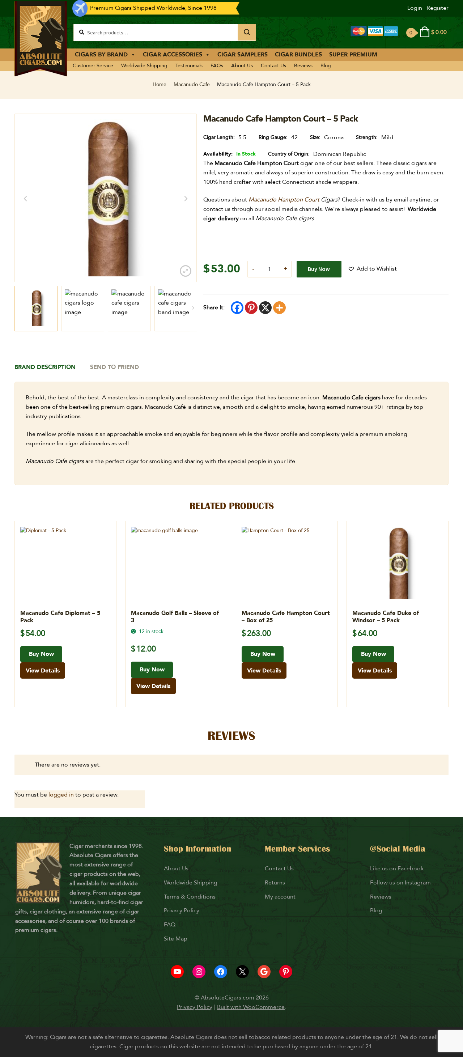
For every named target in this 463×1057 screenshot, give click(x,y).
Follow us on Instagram (400, 883)
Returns (275, 883)
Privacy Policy (181, 910)
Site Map (175, 939)
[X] (265, 307)
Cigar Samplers (242, 55)
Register (437, 8)
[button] (372, 269)
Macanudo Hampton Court (284, 200)
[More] (279, 307)
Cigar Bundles (298, 55)
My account (280, 897)
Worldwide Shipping (144, 65)
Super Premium (353, 55)
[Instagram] (198, 971)
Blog (325, 65)
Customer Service (93, 65)
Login (414, 8)
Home (159, 84)
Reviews (303, 65)
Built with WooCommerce (251, 1007)
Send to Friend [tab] (114, 367)
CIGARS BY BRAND (101, 55)
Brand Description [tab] (45, 367)
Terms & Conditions (190, 897)
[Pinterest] (251, 307)
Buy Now (319, 268)
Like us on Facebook (397, 869)
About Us (242, 65)
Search (247, 32)
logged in (61, 795)
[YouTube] (177, 971)
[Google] (264, 971)
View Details (43, 671)
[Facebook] (237, 307)
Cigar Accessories (172, 55)
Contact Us (273, 65)
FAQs (217, 65)
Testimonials (189, 65)
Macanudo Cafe (192, 84)
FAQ (169, 925)
